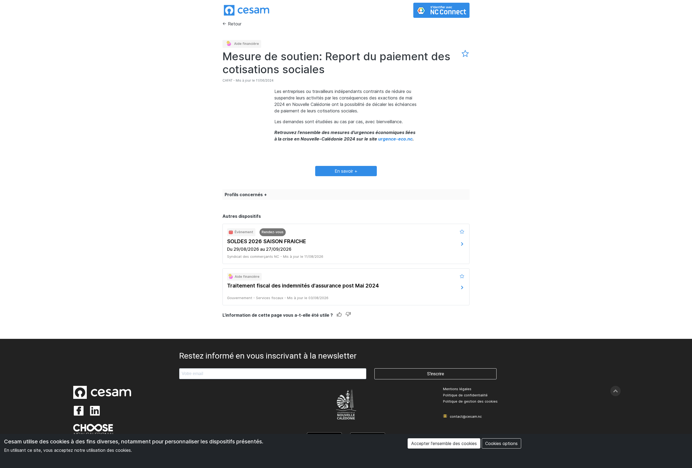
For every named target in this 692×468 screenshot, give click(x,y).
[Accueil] (246, 10)
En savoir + (346, 171)
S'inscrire (435, 373)
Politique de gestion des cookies (470, 401)
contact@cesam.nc (466, 416)
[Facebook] (78, 410)
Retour (234, 23)
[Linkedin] (94, 410)
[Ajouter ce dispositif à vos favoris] (466, 54)
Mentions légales (457, 389)
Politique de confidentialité (465, 395)
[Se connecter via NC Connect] (441, 10)
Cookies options (501, 443)
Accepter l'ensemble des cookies (444, 443)
